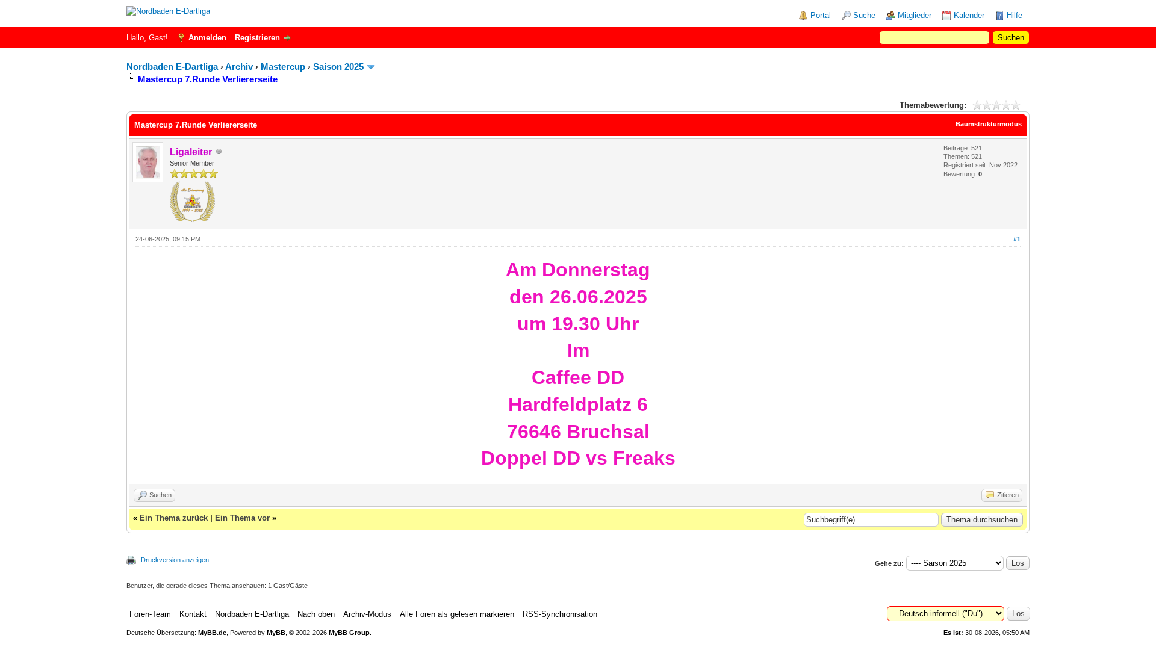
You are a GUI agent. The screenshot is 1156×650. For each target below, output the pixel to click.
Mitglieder (914, 15)
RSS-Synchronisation (560, 614)
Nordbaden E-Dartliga (172, 66)
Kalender (969, 15)
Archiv (239, 66)
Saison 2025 (338, 66)
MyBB (276, 632)
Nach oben (316, 614)
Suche (864, 15)
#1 (1017, 239)
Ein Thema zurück (174, 517)
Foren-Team (150, 614)
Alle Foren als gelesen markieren (457, 614)
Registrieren (257, 37)
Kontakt (193, 614)
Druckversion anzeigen (175, 559)
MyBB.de (212, 632)
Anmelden (207, 37)
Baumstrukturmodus (989, 124)
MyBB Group (349, 632)
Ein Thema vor (242, 517)
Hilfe (1014, 15)
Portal (820, 15)
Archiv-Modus (367, 614)
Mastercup (283, 66)
